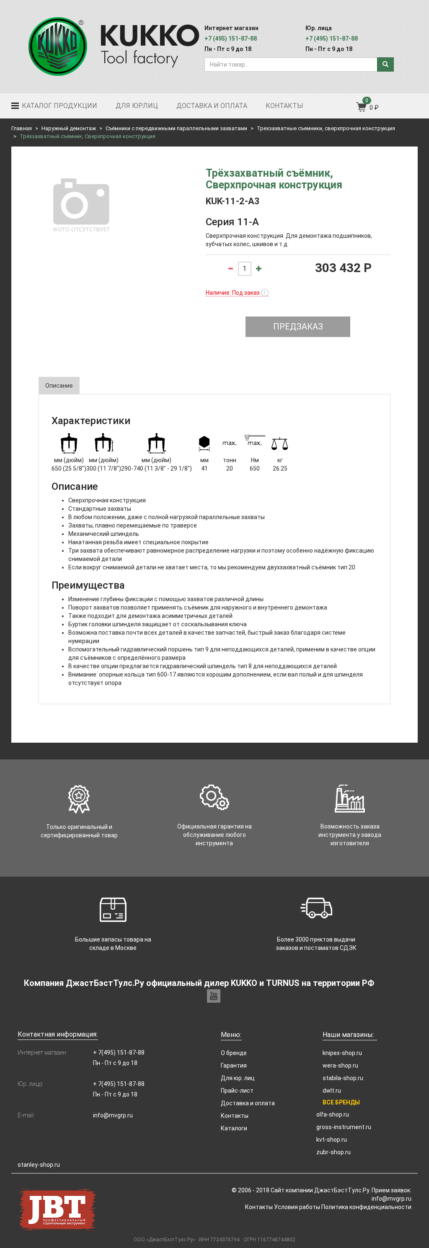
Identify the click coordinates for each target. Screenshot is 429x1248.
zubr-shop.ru (333, 1152)
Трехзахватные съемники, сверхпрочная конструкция (326, 128)
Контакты (284, 106)
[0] (361, 109)
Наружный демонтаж (68, 128)
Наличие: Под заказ (236, 292)
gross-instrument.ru (343, 1127)
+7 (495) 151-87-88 (230, 38)
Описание (59, 385)
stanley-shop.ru (39, 1164)
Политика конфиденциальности (366, 1207)
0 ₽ (374, 107)
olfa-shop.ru (332, 1114)
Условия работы (297, 1207)
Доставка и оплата (211, 106)
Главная (21, 128)
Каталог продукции (58, 106)
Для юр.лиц (137, 106)
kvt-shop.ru (331, 1139)
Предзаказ (298, 327)
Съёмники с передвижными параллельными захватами (176, 128)
